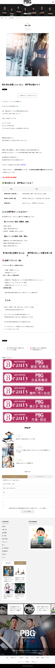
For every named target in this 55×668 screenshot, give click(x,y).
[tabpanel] (41, 537)
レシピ (3, 557)
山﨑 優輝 (4, 532)
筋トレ (3, 545)
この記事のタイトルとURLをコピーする (27, 95)
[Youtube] (33, 641)
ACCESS (21, 657)
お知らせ (4, 554)
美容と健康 (27, 29)
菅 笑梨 (4, 535)
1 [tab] (39, 546)
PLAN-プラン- (14, 657)
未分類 (19, 436)
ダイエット (4, 541)
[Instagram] (22, 641)
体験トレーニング (45, 657)
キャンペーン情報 (35, 657)
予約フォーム (34, 661)
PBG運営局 (5, 551)
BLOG (27, 657)
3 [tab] (42, 546)
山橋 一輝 (4, 529)
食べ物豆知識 (5, 548)
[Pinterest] (30, 641)
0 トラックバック (40, 476)
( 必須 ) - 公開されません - (9, 488)
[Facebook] (27, 641)
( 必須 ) (9, 483)
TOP (7, 657)
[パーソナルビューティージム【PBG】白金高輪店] (27, 634)
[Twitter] (25, 641)
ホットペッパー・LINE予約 (23, 661)
